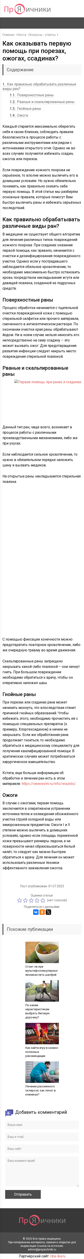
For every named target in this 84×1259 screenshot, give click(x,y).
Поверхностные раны (32, 95)
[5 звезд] (43, 900)
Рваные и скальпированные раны (42, 102)
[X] (48, 912)
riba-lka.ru (57, 1256)
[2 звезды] (26, 900)
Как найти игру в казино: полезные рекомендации (42, 1052)
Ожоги (19, 115)
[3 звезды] (32, 900)
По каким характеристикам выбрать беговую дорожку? (37, 1011)
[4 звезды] (38, 900)
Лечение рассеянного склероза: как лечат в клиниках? (40, 1090)
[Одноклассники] (42, 912)
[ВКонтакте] (36, 912)
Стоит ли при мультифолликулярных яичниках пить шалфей (41, 970)
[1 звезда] (20, 900)
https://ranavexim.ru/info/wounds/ (49, 784)
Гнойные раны (25, 108)
